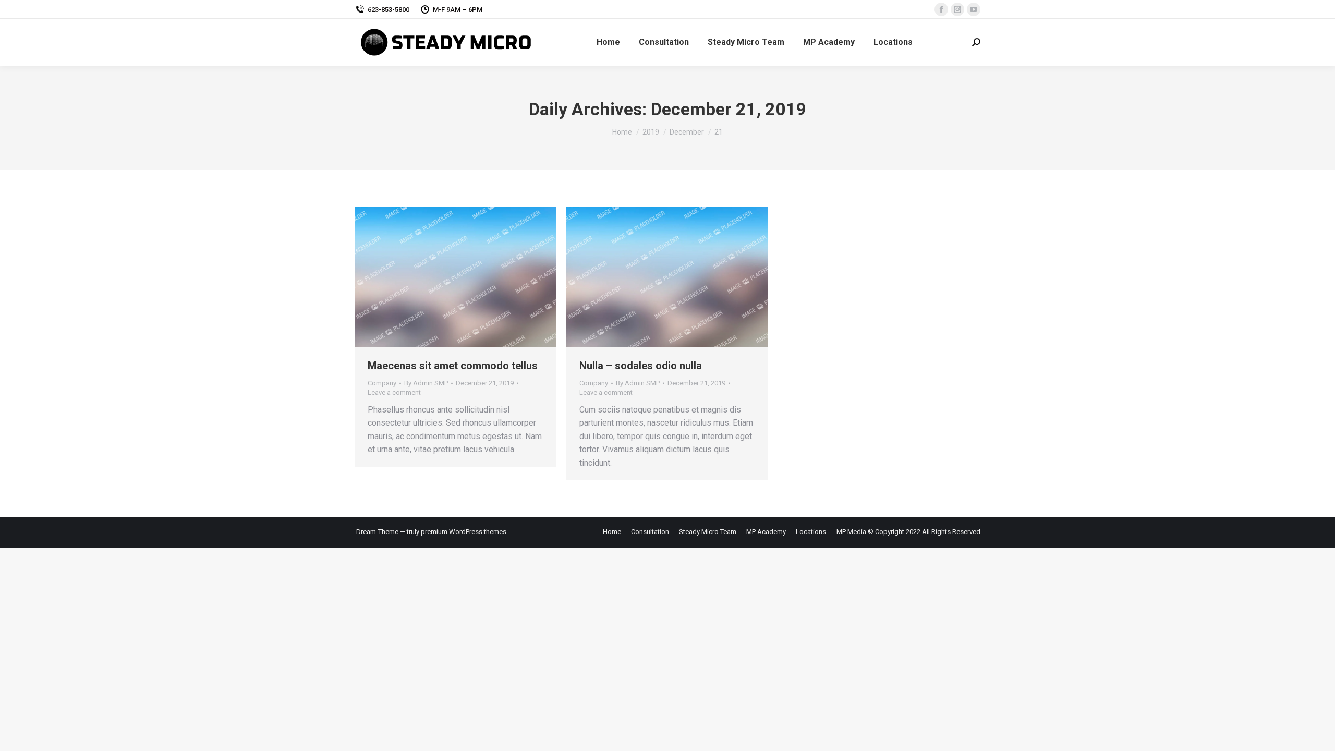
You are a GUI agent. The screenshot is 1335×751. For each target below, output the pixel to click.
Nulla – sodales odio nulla (640, 365)
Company (382, 383)
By (426, 383)
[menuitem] (608, 42)
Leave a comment (394, 392)
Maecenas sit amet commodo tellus (453, 365)
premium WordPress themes (463, 532)
